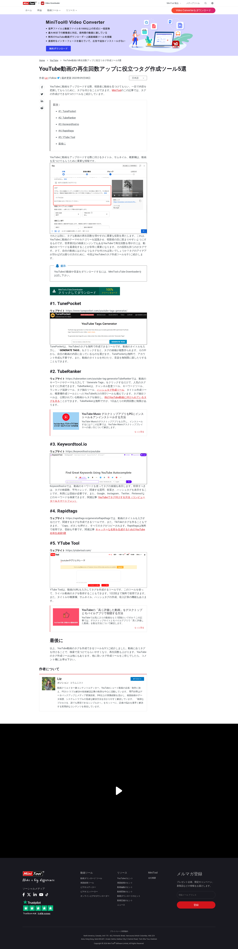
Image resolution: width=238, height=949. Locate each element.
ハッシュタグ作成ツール (110, 389)
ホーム (28, 10)
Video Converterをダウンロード (193, 10)
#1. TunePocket (67, 111)
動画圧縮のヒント (125, 900)
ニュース (121, 905)
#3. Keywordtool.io (68, 124)
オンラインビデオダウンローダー (94, 896)
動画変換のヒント (125, 891)
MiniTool (116, 90)
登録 (196, 904)
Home (42, 60)
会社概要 (152, 878)
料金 (39, 10)
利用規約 (124, 931)
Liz (46, 77)
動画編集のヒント (125, 887)
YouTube (54, 60)
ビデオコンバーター (89, 891)
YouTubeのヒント (125, 878)
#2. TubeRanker (67, 117)
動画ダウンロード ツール (91, 878)
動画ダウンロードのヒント (128, 896)
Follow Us (138, 679)
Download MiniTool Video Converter (119, 35)
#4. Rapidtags (66, 130)
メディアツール (193, 3)
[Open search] (205, 3)
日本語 (135, 78)
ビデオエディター (88, 887)
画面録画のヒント (125, 883)
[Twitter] (58, 78)
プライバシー (115, 931)
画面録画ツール (87, 883)
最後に (62, 143)
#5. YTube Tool (66, 137)
